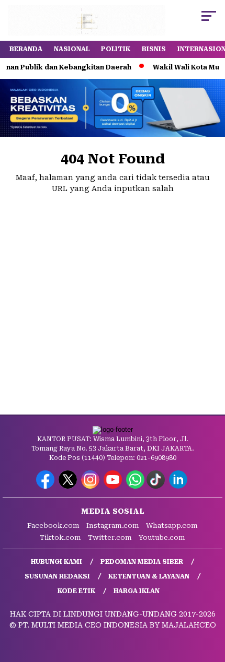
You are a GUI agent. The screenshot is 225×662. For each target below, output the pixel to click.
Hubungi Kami (56, 561)
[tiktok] (157, 486)
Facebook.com (53, 525)
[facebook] (46, 486)
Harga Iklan (137, 591)
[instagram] (91, 486)
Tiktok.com (60, 537)
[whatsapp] (135, 486)
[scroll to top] (209, 601)
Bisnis (154, 49)
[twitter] (69, 486)
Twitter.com (110, 537)
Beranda (25, 49)
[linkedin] (179, 486)
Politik (115, 49)
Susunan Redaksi (57, 576)
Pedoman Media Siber (141, 561)
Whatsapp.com (172, 525)
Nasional (71, 49)
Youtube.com (162, 537)
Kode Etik (76, 591)
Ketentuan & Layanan (148, 576)
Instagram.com (112, 525)
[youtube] (114, 486)
